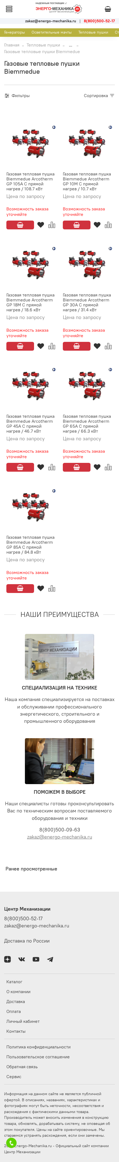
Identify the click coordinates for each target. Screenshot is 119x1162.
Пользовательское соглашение (38, 1056)
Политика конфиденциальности (38, 1047)
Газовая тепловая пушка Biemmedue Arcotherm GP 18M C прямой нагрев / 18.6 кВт (30, 302)
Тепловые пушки (93, 32)
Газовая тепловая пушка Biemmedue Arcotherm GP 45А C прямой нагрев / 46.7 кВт (30, 423)
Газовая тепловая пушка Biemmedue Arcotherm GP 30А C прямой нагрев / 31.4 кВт (87, 302)
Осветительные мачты (52, 32)
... (70, 44)
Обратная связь (22, 1066)
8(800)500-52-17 (23, 919)
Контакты (15, 1031)
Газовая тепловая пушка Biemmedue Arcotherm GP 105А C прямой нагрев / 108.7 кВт (30, 181)
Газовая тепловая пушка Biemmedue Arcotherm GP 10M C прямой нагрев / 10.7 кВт (87, 181)
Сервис (13, 1076)
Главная (11, 45)
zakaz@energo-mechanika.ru (59, 837)
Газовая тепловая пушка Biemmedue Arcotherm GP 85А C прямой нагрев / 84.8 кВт (30, 544)
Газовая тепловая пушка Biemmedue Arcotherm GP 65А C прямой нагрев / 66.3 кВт (87, 423)
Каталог (14, 981)
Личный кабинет (23, 1021)
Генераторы (14, 32)
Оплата (13, 1011)
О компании (18, 991)
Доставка (15, 1001)
